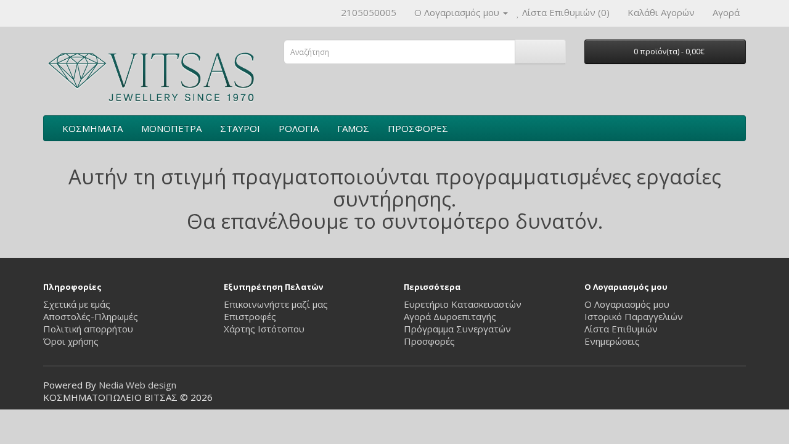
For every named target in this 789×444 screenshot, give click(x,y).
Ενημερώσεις (612, 341)
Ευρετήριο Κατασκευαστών (462, 304)
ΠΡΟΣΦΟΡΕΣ (418, 128)
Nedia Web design (137, 385)
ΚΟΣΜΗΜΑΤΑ (92, 128)
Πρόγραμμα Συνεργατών (457, 329)
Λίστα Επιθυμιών (621, 329)
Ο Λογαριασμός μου (626, 304)
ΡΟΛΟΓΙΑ (299, 128)
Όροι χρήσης (71, 341)
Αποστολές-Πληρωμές (90, 316)
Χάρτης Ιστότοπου (264, 329)
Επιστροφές (250, 316)
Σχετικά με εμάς (76, 304)
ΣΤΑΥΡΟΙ (240, 128)
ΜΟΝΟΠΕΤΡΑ (171, 128)
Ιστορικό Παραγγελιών (633, 316)
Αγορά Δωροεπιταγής (450, 316)
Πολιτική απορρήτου (88, 329)
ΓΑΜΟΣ (353, 128)
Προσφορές (429, 341)
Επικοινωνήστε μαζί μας (276, 304)
